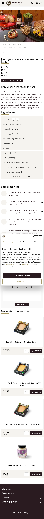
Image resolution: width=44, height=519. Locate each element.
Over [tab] (36, 242)
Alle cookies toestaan (22, 275)
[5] (22, 296)
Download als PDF (11, 81)
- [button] (13, 119)
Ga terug (5, 53)
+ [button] (17, 119)
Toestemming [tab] (8, 242)
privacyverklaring (28, 264)
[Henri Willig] (2, 44)
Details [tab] (22, 242)
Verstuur (20, 304)
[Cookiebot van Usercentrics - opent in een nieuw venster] (33, 236)
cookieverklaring (12, 264)
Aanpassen (21, 281)
